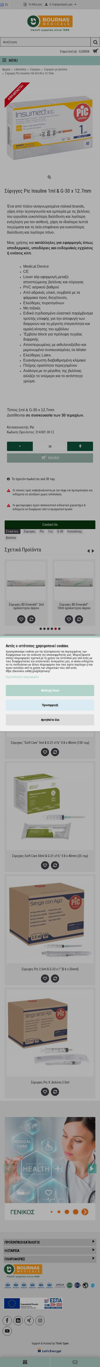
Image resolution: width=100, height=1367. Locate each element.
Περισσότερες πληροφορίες (22, 677)
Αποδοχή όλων (50, 690)
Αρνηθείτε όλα (50, 719)
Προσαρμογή (50, 705)
